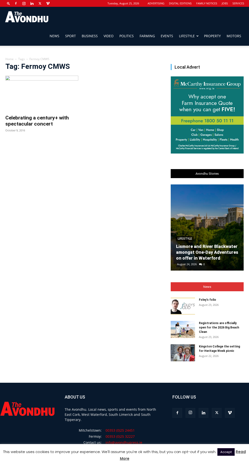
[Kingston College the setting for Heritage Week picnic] (183, 352)
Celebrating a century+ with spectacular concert (37, 121)
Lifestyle (187, 36)
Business (90, 36)
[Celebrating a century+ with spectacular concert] (41, 94)
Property (212, 36)
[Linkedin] (32, 3)
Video (109, 36)
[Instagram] (23, 3)
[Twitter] (40, 3)
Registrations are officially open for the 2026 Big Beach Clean (219, 327)
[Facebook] (15, 3)
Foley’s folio (207, 299)
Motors (234, 36)
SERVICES (238, 3)
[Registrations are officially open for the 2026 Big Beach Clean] (183, 329)
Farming (147, 36)
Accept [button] (226, 452)
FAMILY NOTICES (206, 3)
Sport (70, 36)
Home (9, 59)
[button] (8, 3)
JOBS (225, 3)
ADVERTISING (156, 3)
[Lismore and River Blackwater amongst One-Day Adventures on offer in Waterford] (207, 227)
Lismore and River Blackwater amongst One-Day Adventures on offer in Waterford (207, 252)
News (54, 36)
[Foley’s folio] (183, 306)
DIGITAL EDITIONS (180, 3)
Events (167, 36)
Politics (126, 36)
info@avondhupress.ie (124, 442)
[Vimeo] (48, 3)
